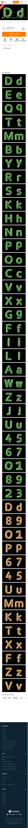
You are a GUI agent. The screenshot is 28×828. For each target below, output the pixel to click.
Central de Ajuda (6, 776)
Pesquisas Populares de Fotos (9, 766)
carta (4, 697)
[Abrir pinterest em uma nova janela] (13, 813)
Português (4, 796)
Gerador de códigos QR (7, 748)
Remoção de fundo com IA (8, 745)
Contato (4, 779)
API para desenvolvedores (8, 741)
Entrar (21, 2)
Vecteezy (4, 731)
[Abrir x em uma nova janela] (17, 813)
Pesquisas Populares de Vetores (9, 763)
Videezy (4, 733)
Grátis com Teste (14, 34)
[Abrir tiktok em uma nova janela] (15, 813)
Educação (4, 738)
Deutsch (4, 799)
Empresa (4, 736)
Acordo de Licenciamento (8, 756)
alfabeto (16, 697)
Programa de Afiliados (7, 761)
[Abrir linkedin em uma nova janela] (11, 813)
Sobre (3, 781)
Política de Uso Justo (13, 823)
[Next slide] (22, 697)
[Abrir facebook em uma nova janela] (7, 813)
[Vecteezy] (2, 2)
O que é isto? (15, 45)
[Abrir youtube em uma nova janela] (20, 813)
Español (4, 794)
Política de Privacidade (17, 822)
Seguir (23, 29)
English (4, 791)
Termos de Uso (8, 822)
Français (4, 801)
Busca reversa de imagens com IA (10, 743)
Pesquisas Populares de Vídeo (9, 768)
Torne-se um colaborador (8, 783)
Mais (3, 804)
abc (10, 697)
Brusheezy (4, 728)
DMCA (3, 758)
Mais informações (6, 47)
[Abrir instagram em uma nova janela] (9, 813)
